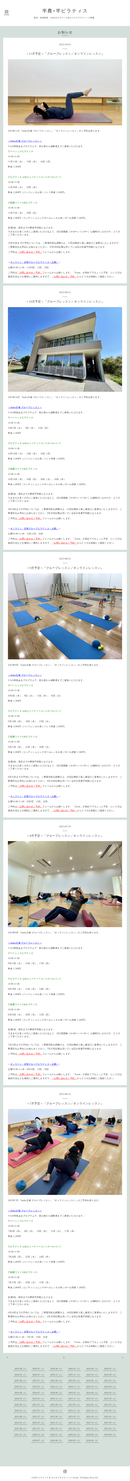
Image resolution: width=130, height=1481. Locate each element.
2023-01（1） (38, 1410)
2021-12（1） (56, 1423)
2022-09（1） (110, 1410)
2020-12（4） (38, 1435)
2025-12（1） (56, 1375)
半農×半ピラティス (65, 10)
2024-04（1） (92, 1393)
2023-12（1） (56, 1399)
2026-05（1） (74, 1369)
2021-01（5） (21, 1435)
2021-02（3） (110, 1428)
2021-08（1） (21, 1428)
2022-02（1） (21, 1423)
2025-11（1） (74, 1375)
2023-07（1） (38, 1405)
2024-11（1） (74, 1387)
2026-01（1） (38, 1375)
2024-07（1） (38, 1393)
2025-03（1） (110, 1381)
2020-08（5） (110, 1435)
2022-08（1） (21, 1417)
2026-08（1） (21, 1369)
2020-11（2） (56, 1435)
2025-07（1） (38, 1381)
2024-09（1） (110, 1387)
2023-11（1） (74, 1399)
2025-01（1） (38, 1387)
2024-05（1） (74, 1393)
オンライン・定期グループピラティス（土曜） (34, 262)
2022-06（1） (56, 1417)
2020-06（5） (56, 1440)
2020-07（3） (38, 1440)
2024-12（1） (56, 1387)
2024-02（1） (21, 1399)
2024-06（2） (56, 1393)
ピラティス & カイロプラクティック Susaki (58, 1478)
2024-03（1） (110, 1393)
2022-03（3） (110, 1417)
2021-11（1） (74, 1423)
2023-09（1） (110, 1399)
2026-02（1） (21, 1375)
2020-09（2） (92, 1435)
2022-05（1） (74, 1417)
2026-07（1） (38, 1369)
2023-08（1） (21, 1405)
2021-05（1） (56, 1428)
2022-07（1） (38, 1417)
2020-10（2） (74, 1435)
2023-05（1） (74, 1405)
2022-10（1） (92, 1410)
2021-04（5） (74, 1428)
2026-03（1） (110, 1369)
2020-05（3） (74, 1440)
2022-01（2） (38, 1423)
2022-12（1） (56, 1410)
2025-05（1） (74, 1381)
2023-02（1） (21, 1410)
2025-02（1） (21, 1387)
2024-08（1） (21, 1393)
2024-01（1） (38, 1399)
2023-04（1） (92, 1405)
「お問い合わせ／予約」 (29, 252)
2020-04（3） (92, 1440)
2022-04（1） (92, 1417)
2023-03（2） (110, 1405)
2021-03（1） (92, 1428)
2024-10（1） (92, 1387)
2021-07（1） (38, 1428)
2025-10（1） (92, 1375)
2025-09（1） (110, 1375)
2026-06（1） (56, 1369)
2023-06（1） (56, 1405)
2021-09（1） (110, 1423)
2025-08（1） (21, 1381)
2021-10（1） (92, 1423)
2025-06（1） (56, 1381)
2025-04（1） (92, 1381)
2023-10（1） (92, 1399)
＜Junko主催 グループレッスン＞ (25, 141)
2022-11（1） (74, 1410)
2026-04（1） (92, 1369)
